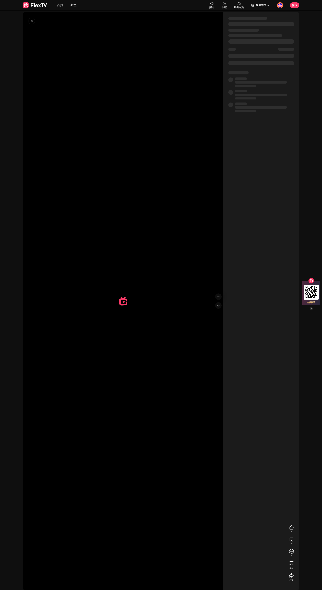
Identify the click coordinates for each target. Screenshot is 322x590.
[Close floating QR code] (311, 309)
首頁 (60, 5)
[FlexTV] (31, 21)
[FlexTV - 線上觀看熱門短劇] (35, 5)
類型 (73, 5)
